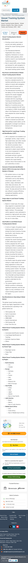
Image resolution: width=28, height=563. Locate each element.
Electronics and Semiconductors (11, 14)
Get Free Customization (14, 468)
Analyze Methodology (14, 477)
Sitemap (12, 519)
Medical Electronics (7, 15)
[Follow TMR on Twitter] (10, 526)
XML (20, 517)
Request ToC (15, 33)
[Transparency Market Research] (6, 3)
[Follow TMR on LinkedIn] (14, 526)
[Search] (9, 10)
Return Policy (4, 517)
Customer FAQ (12, 515)
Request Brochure (22, 33)
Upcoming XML (3, 519)
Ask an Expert (14, 454)
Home (2, 14)
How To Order (22, 515)
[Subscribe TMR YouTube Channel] (17, 526)
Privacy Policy (13, 517)
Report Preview (5, 33)
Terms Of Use (3, 515)
